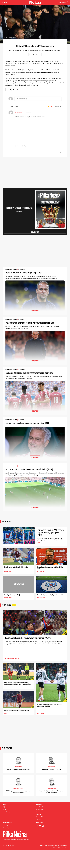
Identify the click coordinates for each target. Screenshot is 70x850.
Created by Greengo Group (60, 847)
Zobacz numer (35, 232)
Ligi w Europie (28, 42)
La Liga (34, 42)
